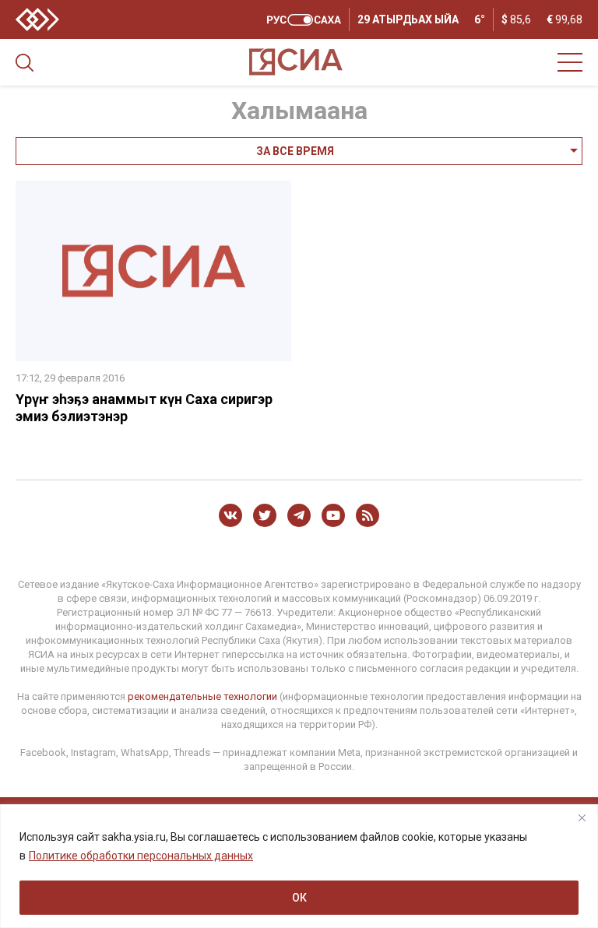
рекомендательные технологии (202, 696)
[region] (299, 866)
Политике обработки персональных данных (141, 855)
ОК (299, 897)
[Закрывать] (581, 817)
